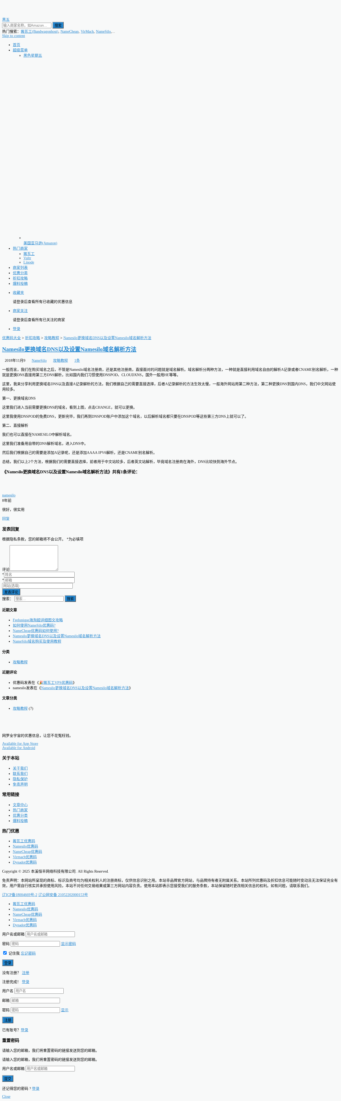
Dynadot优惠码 (25, 862)
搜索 (58, 25)
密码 (6, 944)
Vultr (27, 258)
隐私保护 (20, 779)
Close (6, 1097)
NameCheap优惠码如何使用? (36, 631)
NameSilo (103, 32)
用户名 (7, 991)
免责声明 (20, 784)
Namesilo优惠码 (25, 846)
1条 (77, 361)
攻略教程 (60, 361)
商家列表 (20, 268)
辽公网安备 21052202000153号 (63, 895)
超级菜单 (20, 50)
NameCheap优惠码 (27, 852)
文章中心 (20, 805)
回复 (6, 519)
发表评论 (11, 592)
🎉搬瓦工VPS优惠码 (56, 683)
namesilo (8, 495)
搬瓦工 (29, 254)
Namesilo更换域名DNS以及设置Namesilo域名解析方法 (69, 349)
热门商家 (20, 248)
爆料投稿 (20, 284)
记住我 (13, 953)
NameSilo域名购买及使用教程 (37, 641)
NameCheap (69, 32)
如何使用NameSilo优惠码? (34, 625)
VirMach (87, 32)
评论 (6, 570)
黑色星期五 (32, 55)
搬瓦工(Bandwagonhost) (39, 32)
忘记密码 (28, 953)
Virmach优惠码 (25, 857)
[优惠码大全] (26, 14)
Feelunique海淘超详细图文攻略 (38, 620)
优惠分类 (20, 273)
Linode (28, 262)
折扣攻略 (20, 278)
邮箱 (6, 1001)
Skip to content (13, 36)
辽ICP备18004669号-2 (19, 895)
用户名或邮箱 (13, 934)
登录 (16, 329)
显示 (64, 1010)
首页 (16, 45)
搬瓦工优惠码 (24, 841)
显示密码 (68, 944)
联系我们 (20, 774)
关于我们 (20, 768)
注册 (25, 973)
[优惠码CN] (26, 727)
